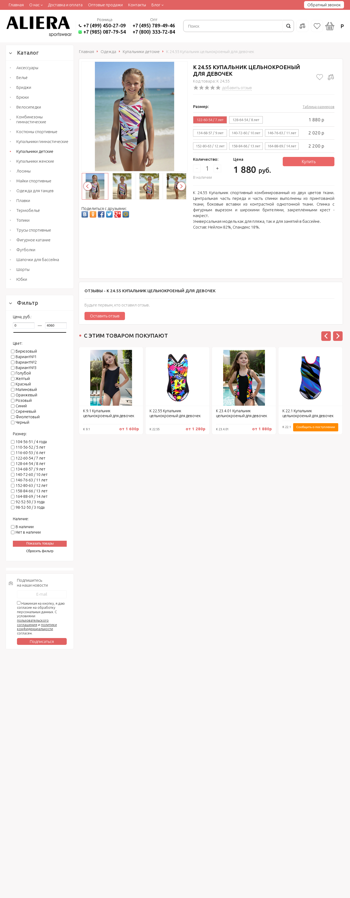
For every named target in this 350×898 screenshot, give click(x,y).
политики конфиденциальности (37, 627)
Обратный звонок (324, 4)
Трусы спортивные (33, 230)
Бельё (22, 77)
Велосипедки (28, 107)
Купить (309, 161)
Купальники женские (35, 161)
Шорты (23, 269)
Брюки (22, 97)
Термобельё (28, 210)
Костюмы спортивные (36, 131)
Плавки (23, 200)
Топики (23, 220)
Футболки (25, 249)
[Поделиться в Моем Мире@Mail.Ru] (125, 214)
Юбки (21, 279)
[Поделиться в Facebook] (101, 214)
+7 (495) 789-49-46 (154, 25)
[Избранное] (317, 26)
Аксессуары (27, 67)
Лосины (23, 171)
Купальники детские (34, 151)
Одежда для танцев (35, 190)
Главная (16, 4)
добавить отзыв (237, 87)
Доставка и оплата (65, 4)
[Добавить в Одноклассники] (93, 214)
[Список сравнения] (302, 26)
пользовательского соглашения (33, 622)
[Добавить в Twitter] (109, 214)
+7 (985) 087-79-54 (104, 31)
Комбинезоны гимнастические (31, 119)
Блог (156, 4)
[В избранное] (319, 77)
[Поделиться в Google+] (117, 214)
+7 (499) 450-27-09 (104, 25)
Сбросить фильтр (39, 551)
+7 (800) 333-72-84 (154, 31)
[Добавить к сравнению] (330, 77)
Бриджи (23, 87)
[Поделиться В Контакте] (84, 214)
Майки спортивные (33, 181)
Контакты (137, 4)
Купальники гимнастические (42, 141)
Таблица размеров (318, 107)
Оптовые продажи (105, 4)
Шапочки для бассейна (37, 259)
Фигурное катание (33, 240)
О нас (34, 4)
